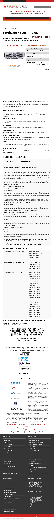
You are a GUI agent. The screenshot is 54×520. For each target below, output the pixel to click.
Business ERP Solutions (9, 502)
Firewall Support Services (34, 440)
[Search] (50, 7)
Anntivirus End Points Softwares (11, 481)
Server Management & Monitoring (11, 498)
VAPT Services (32, 461)
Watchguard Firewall (8, 454)
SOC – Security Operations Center (36, 469)
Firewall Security (11, 24)
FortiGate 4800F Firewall (21, 32)
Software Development (9, 500)
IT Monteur (21, 518)
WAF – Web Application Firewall (35, 444)
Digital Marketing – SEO (9, 488)
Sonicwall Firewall (7, 459)
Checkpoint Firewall (8, 444)
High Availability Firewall (34, 450)
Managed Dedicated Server (10, 492)
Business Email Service (9, 511)
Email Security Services (33, 471)
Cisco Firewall (6, 442)
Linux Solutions (7, 496)
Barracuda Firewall (7, 457)
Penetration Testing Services (34, 463)
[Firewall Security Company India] (15, 7)
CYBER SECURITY (33, 465)
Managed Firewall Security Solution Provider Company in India (26, 516)
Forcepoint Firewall (8, 450)
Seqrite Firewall (7, 463)
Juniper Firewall (7, 440)
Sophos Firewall (7, 452)
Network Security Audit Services (35, 459)
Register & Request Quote (19, 13)
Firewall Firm (6, 516)
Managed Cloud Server (9, 494)
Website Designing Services (10, 507)
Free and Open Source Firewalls (11, 475)
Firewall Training (32, 457)
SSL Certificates (7, 490)
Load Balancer (32, 452)
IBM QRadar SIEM (7, 469)
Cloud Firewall (32, 448)
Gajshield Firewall (7, 461)
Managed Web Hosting (9, 483)
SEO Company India (8, 518)
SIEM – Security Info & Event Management (37, 467)
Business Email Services (9, 486)
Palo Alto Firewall (7, 446)
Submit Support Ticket (36, 13)
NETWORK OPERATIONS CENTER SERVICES (38, 473)
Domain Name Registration (10, 509)
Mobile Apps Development (9, 504)
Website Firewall (32, 446)
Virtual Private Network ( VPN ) (35, 454)
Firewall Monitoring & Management (36, 442)
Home (5, 24)
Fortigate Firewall (7, 448)
